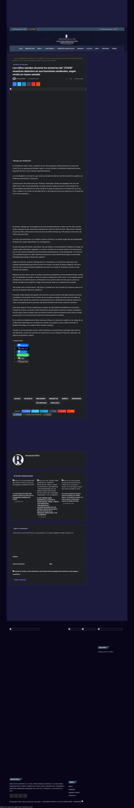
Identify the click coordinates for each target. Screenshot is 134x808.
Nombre (16, 556)
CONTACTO (72, 795)
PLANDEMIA (42, 403)
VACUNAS (55, 403)
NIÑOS (65, 399)
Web (50, 564)
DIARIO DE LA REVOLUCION (66, 48)
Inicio (21, 48)
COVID (17, 399)
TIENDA (114, 48)
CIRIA (96, 48)
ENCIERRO (41, 399)
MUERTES (54, 399)
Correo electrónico (19, 564)
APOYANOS (105, 48)
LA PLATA (89, 48)
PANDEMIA (77, 399)
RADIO (39, 48)
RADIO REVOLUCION (49, 801)
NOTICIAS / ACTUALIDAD (35, 58)
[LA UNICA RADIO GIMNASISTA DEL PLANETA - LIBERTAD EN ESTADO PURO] (67, 40)
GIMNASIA (80, 48)
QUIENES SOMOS (74, 792)
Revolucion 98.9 (20, 78)
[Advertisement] (67, 13)
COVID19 (28, 399)
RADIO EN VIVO (30, 48)
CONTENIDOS (49, 48)
